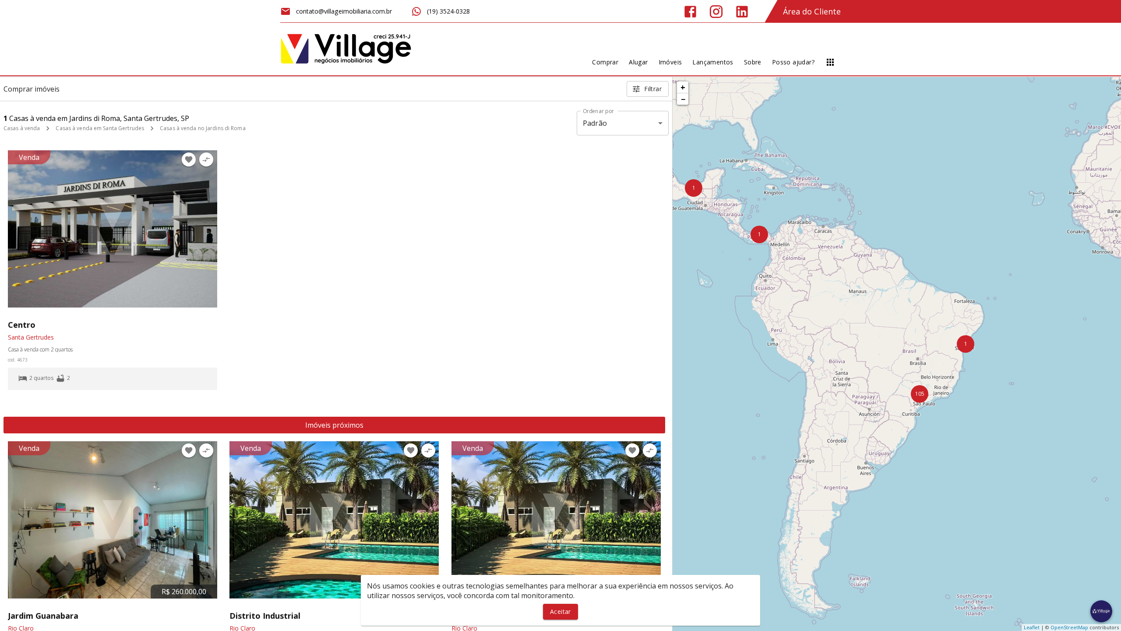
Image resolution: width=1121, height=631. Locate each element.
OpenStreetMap (1069, 627)
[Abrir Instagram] (716, 11)
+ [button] (682, 87)
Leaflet (1032, 627)
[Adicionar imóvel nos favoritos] (189, 159)
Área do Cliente (812, 11)
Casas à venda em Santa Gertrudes (100, 128)
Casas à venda (22, 128)
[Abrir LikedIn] (742, 11)
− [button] (683, 99)
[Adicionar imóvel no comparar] (206, 159)
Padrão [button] (595, 123)
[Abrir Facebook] (690, 11)
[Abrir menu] (830, 62)
